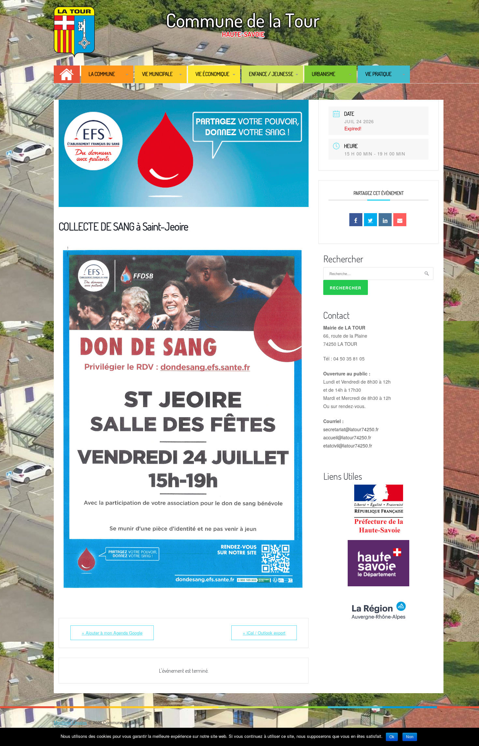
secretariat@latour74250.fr (351, 429)
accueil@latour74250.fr (347, 437)
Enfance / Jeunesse (271, 74)
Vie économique (212, 74)
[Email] (399, 219)
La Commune (102, 74)
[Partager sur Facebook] (355, 219)
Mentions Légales (70, 722)
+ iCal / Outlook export (264, 633)
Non (410, 737)
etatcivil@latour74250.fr (347, 445)
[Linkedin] (385, 219)
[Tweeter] (370, 219)
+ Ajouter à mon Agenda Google (112, 633)
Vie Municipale (157, 74)
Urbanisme (323, 74)
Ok (391, 737)
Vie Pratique (378, 74)
